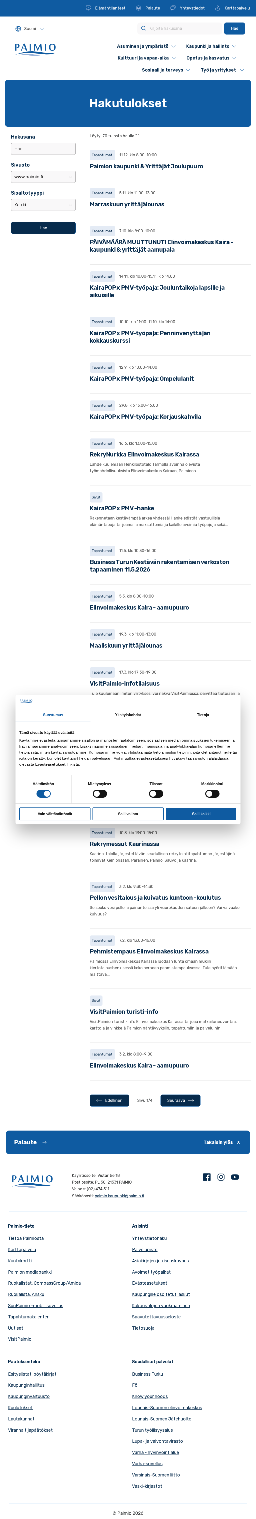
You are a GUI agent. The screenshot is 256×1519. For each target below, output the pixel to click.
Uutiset (15, 1328)
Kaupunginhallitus (26, 1385)
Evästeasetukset (149, 1283)
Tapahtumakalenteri (29, 1317)
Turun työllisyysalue (152, 1430)
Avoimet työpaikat (151, 1272)
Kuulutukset (20, 1407)
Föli (136, 1385)
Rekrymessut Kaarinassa (125, 843)
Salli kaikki (201, 814)
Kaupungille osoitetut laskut (161, 1294)
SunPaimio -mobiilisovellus (35, 1305)
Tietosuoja (143, 1328)
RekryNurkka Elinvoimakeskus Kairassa (144, 454)
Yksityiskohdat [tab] (128, 715)
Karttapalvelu (22, 1249)
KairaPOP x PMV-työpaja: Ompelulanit (142, 378)
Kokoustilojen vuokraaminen (161, 1305)
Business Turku (147, 1374)
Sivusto (20, 165)
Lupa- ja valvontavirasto (157, 1441)
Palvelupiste (145, 1249)
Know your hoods (150, 1396)
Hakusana (23, 137)
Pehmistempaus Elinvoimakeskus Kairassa (149, 951)
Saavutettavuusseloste (156, 1317)
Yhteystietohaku (149, 1238)
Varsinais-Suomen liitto (156, 1475)
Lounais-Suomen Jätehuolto (162, 1419)
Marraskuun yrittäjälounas (127, 204)
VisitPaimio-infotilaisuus (125, 683)
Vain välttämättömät (55, 814)
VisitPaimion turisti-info (124, 1011)
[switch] (100, 794)
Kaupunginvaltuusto (29, 1396)
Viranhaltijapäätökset (30, 1430)
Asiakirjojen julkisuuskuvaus (160, 1261)
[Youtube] (235, 1178)
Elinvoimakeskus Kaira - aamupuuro (139, 607)
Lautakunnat (21, 1419)
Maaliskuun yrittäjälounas (126, 645)
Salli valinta (128, 814)
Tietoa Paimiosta (26, 1238)
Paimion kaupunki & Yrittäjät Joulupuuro (146, 166)
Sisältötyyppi (27, 193)
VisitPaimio (20, 1339)
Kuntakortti (20, 1261)
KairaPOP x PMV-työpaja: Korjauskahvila (145, 416)
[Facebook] (207, 1178)
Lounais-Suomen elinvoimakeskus (167, 1407)
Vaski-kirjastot (147, 1486)
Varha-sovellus (147, 1463)
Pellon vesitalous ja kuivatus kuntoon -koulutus (155, 897)
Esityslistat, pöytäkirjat (32, 1374)
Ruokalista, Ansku (26, 1294)
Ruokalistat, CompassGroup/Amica (44, 1283)
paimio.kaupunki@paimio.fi (119, 1196)
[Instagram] (221, 1178)
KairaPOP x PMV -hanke (122, 508)
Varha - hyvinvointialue (155, 1452)
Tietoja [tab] (203, 715)
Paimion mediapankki (30, 1272)
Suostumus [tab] (53, 715)
